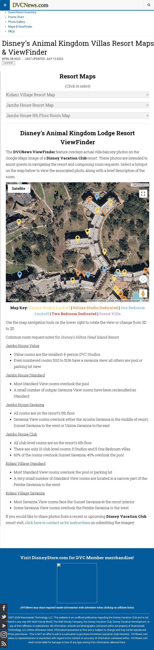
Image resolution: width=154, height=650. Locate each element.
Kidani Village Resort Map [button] (30, 94)
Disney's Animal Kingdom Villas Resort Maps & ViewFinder (78, 47)
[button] (77, 239)
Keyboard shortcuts (97, 301)
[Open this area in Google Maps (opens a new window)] (13, 299)
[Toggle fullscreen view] (143, 194)
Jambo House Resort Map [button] (30, 105)
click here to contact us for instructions (57, 522)
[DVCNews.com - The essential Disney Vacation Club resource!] (30, 5)
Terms (145, 301)
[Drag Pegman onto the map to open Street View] (143, 293)
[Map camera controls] (143, 279)
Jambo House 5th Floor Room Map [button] (38, 115)
